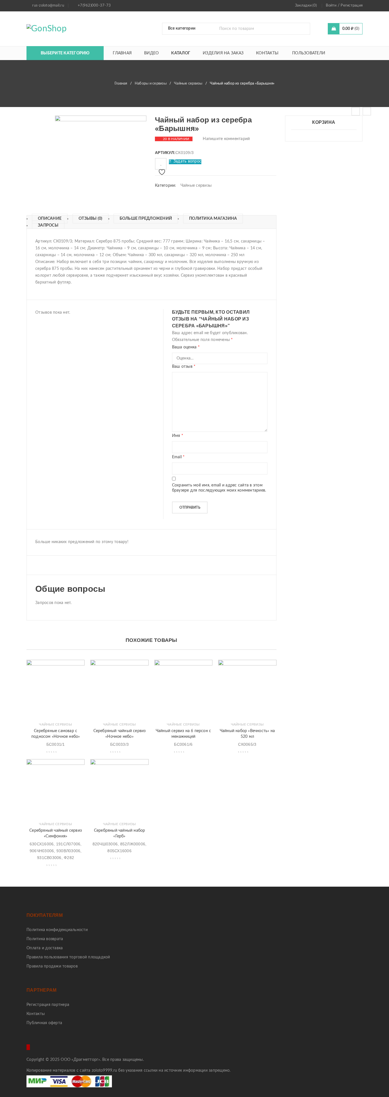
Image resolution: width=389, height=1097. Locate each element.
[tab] (46, 218)
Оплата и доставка (44, 948)
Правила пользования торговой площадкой (68, 957)
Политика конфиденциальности (57, 930)
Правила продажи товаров (52, 966)
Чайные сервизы (188, 83)
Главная (120, 83)
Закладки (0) (306, 5)
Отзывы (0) (91, 219)
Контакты (35, 1014)
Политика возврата (44, 939)
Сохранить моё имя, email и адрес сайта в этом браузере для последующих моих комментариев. (219, 487)
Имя (177, 436)
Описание (50, 219)
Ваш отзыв (184, 367)
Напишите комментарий (226, 139)
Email (178, 457)
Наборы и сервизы (151, 83)
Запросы (48, 225)
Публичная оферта (44, 1023)
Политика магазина (213, 219)
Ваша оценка (186, 347)
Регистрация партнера (47, 1005)
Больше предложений (146, 219)
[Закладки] (161, 164)
